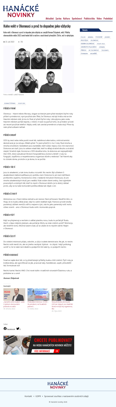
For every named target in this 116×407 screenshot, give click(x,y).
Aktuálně (50, 18)
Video (99, 18)
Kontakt (28, 396)
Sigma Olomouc (87, 43)
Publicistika (89, 18)
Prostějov (84, 40)
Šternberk (84, 53)
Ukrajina (102, 47)
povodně (99, 37)
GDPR (38, 396)
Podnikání (108, 18)
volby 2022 (21, 103)
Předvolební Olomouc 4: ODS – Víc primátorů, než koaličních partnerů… (38, 304)
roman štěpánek (9, 103)
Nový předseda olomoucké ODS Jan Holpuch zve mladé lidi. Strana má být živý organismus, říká (62, 305)
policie (83, 37)
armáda (90, 37)
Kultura (66, 18)
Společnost (77, 18)
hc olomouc (94, 50)
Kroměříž (93, 53)
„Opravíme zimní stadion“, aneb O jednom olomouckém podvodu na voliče (14, 304)
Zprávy (58, 18)
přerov (83, 50)
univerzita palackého (89, 47)
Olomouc (94, 40)
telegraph (105, 50)
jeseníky (107, 37)
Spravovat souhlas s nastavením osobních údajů (66, 396)
